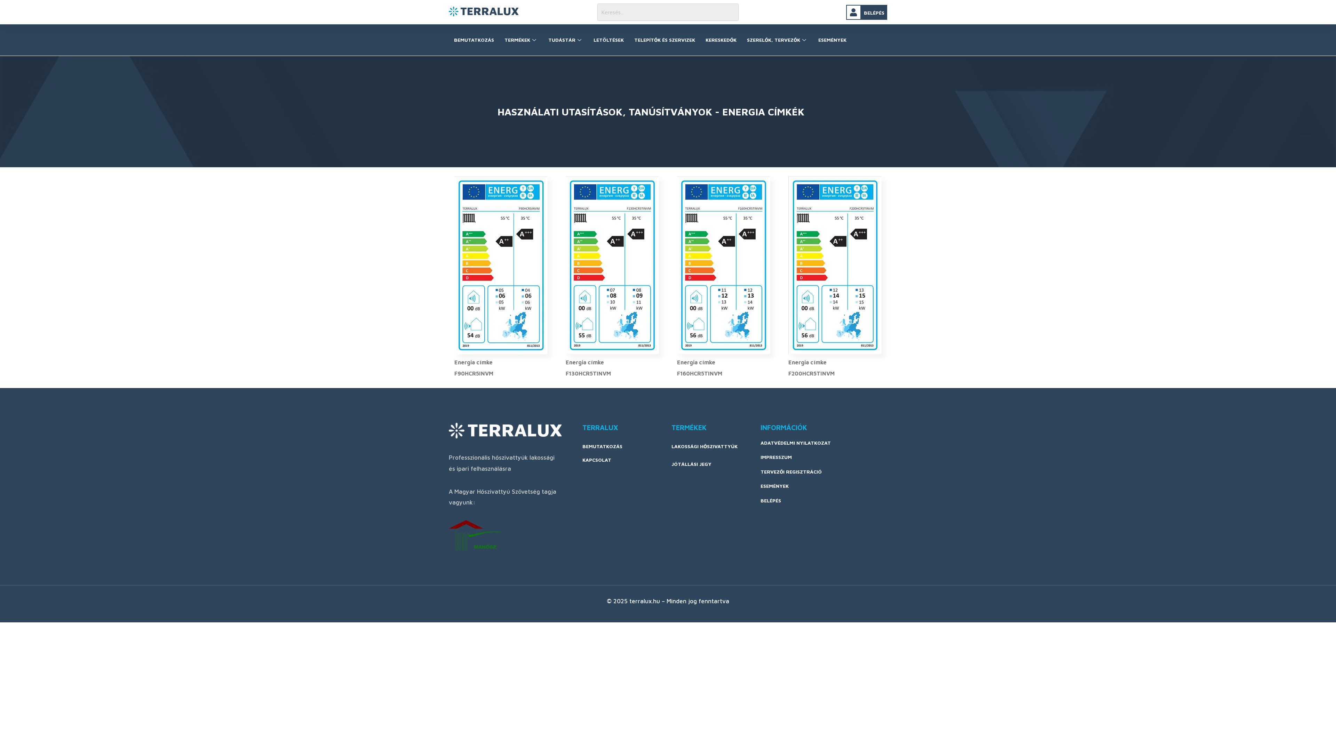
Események (832, 40)
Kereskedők (721, 40)
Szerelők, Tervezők (773, 40)
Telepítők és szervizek (664, 40)
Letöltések (609, 40)
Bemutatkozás (474, 40)
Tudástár (561, 40)
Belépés (874, 13)
